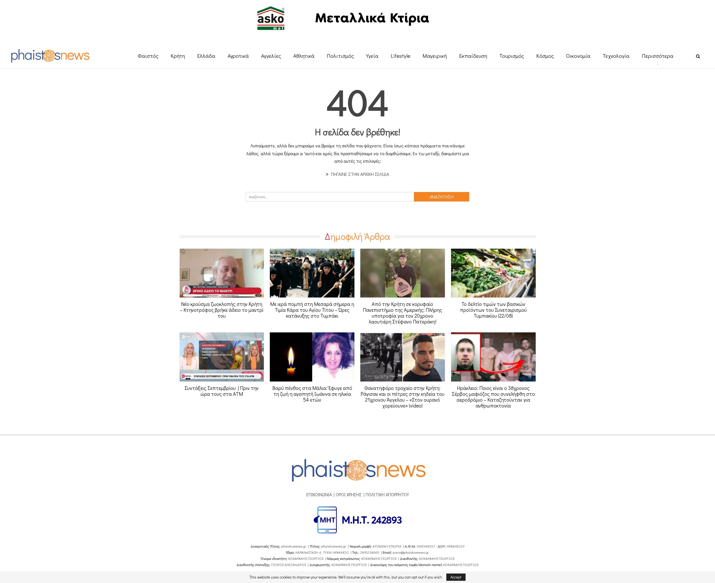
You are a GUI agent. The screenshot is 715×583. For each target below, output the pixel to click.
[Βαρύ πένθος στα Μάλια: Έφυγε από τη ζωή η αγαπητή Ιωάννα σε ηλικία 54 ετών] (312, 357)
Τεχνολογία (616, 55)
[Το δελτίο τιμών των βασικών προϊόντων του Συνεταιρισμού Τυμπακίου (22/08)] (493, 273)
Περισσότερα (657, 55)
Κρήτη (178, 55)
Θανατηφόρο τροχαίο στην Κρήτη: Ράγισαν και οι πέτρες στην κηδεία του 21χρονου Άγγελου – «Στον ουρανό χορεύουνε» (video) (402, 397)
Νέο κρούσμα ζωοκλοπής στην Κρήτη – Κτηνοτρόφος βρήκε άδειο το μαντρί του (221, 310)
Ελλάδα (206, 55)
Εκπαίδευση (473, 55)
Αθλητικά (303, 55)
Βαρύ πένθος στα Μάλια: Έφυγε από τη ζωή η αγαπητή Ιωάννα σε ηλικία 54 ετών (312, 394)
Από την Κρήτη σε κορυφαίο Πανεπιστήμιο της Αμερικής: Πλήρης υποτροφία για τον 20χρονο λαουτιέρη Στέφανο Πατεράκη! (402, 313)
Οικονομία (578, 55)
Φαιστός (148, 55)
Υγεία (372, 55)
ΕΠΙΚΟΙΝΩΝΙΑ (319, 494)
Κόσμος (545, 55)
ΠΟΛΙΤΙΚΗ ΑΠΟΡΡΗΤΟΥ (387, 494)
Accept (456, 577)
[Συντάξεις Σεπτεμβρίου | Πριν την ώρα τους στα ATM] (222, 357)
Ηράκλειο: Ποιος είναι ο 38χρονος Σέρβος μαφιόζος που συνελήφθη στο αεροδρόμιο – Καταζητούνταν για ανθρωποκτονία (493, 397)
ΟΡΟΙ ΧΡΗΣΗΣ (349, 494)
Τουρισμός (511, 55)
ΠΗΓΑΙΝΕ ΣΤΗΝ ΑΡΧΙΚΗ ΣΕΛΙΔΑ (359, 174)
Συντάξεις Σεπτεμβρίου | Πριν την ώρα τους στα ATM (222, 391)
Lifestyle (400, 55)
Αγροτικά (238, 55)
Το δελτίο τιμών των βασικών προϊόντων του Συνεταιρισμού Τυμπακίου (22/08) (493, 310)
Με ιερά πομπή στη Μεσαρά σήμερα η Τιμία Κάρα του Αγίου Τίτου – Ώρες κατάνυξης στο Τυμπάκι (312, 310)
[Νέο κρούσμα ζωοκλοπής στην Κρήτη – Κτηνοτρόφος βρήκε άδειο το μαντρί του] (222, 273)
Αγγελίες (271, 55)
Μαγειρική (435, 55)
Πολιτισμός (340, 55)
